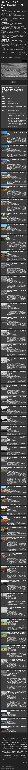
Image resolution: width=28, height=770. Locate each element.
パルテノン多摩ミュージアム (21, 764)
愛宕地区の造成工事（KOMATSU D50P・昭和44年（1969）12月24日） (16, 660)
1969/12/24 (10, 98)
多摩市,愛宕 (10, 101)
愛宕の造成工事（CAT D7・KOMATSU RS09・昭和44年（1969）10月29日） (16, 633)
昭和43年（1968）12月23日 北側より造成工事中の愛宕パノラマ (16, 581)
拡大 (14, 82)
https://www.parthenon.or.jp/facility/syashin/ (11, 742)
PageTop (25, 762)
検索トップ (4, 57)
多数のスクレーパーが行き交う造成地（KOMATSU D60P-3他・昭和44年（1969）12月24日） (16, 672)
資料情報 (11, 57)
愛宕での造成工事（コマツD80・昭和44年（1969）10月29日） (16, 620)
